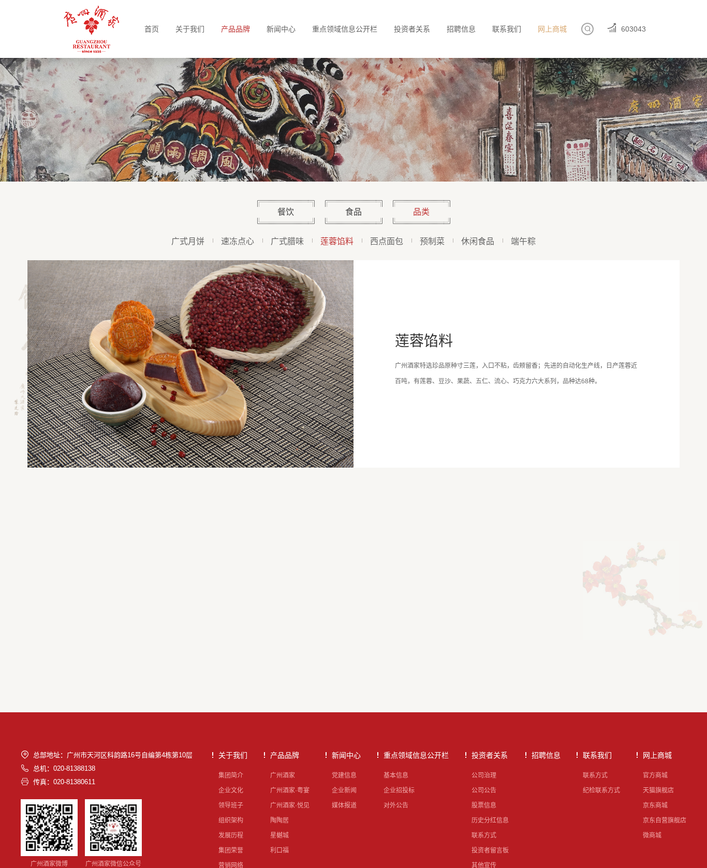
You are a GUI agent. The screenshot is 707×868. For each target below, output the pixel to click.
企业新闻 (344, 790)
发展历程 (230, 835)
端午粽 (523, 241)
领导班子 (230, 805)
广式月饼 (187, 241)
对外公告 (396, 805)
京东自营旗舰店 (664, 820)
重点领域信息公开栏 (344, 29)
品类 (421, 211)
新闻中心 (281, 29)
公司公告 (484, 790)
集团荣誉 (230, 850)
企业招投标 (399, 790)
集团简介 (230, 775)
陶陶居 (279, 820)
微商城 (652, 835)
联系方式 (484, 835)
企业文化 (230, 790)
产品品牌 (235, 29)
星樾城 (279, 835)
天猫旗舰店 (658, 790)
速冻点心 (237, 241)
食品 (353, 211)
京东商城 (655, 805)
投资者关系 (412, 29)
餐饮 (285, 211)
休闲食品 (477, 241)
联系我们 (506, 29)
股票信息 (484, 805)
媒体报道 (344, 805)
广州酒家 (282, 775)
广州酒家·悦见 (290, 805)
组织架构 (230, 820)
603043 (633, 29)
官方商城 (655, 775)
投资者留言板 (490, 850)
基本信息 (396, 775)
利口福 (279, 850)
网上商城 (552, 29)
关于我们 (189, 29)
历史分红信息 (490, 820)
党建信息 (344, 775)
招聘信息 (461, 29)
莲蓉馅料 (337, 241)
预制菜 (432, 241)
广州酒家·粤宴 (290, 790)
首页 (151, 29)
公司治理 (484, 775)
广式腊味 (287, 241)
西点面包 (386, 241)
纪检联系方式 (601, 790)
